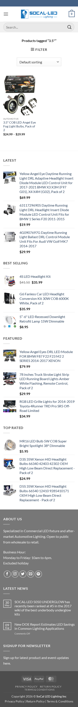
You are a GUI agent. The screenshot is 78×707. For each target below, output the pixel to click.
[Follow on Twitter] (22, 574)
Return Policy (51, 686)
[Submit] (69, 27)
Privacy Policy (26, 686)
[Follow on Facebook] (7, 574)
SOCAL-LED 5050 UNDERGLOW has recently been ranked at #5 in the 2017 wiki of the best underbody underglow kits (43, 608)
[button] (5, 14)
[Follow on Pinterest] (38, 574)
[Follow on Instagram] (15, 574)
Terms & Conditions (39, 689)
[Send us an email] (30, 574)
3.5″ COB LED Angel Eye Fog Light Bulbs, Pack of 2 (19, 126)
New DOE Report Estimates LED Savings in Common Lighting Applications (45, 626)
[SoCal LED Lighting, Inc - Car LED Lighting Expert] (39, 14)
